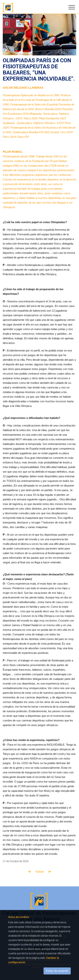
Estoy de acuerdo (57, 971)
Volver (39, 871)
